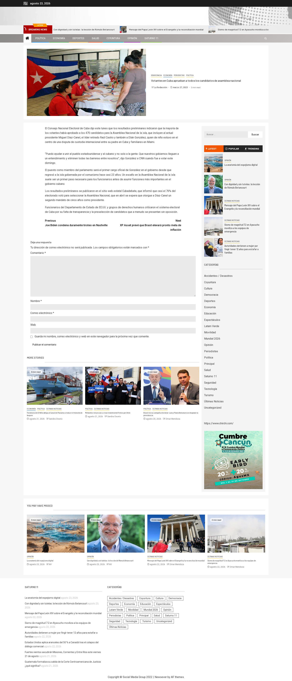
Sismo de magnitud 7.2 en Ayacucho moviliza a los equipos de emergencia (235, 29)
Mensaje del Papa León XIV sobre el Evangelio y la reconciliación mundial (146, 29)
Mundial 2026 (212, 338)
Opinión (132, 38)
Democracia (156, 75)
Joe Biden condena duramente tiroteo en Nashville (76, 223)
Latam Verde (211, 326)
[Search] (265, 38)
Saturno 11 (151, 38)
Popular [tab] (233, 148)
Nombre (36, 301)
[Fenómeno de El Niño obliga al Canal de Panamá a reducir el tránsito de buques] (55, 386)
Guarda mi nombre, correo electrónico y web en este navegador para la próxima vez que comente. (92, 336)
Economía (59, 38)
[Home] (27, 38)
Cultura (208, 288)
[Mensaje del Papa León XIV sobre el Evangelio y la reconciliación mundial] (213, 205)
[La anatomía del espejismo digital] (213, 163)
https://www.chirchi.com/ (219, 423)
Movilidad (210, 332)
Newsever (161, 677)
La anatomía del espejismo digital (241, 164)
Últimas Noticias (54, 409)
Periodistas (179, 75)
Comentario (38, 253)
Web (33, 324)
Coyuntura (113, 38)
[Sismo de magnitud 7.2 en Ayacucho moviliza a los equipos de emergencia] (213, 226)
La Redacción (161, 87)
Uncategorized (212, 407)
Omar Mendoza (173, 419)
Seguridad (210, 382)
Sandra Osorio (55, 419)
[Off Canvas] (25, 3)
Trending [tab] (253, 148)
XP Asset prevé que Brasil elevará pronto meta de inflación (150, 225)
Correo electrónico (42, 313)
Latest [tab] (212, 148)
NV (50, 564)
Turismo (209, 395)
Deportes (78, 38)
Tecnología (210, 389)
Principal (209, 363)
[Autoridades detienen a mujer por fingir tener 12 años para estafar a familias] (213, 247)
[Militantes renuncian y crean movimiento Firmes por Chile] (113, 386)
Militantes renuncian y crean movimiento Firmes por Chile (107, 413)
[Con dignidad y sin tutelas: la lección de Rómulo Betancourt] (213, 184)
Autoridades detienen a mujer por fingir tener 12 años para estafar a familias (241, 249)
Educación (210, 313)
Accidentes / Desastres (218, 275)
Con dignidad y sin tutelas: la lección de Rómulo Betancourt (63, 29)
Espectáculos (212, 320)
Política (40, 38)
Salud (95, 38)
